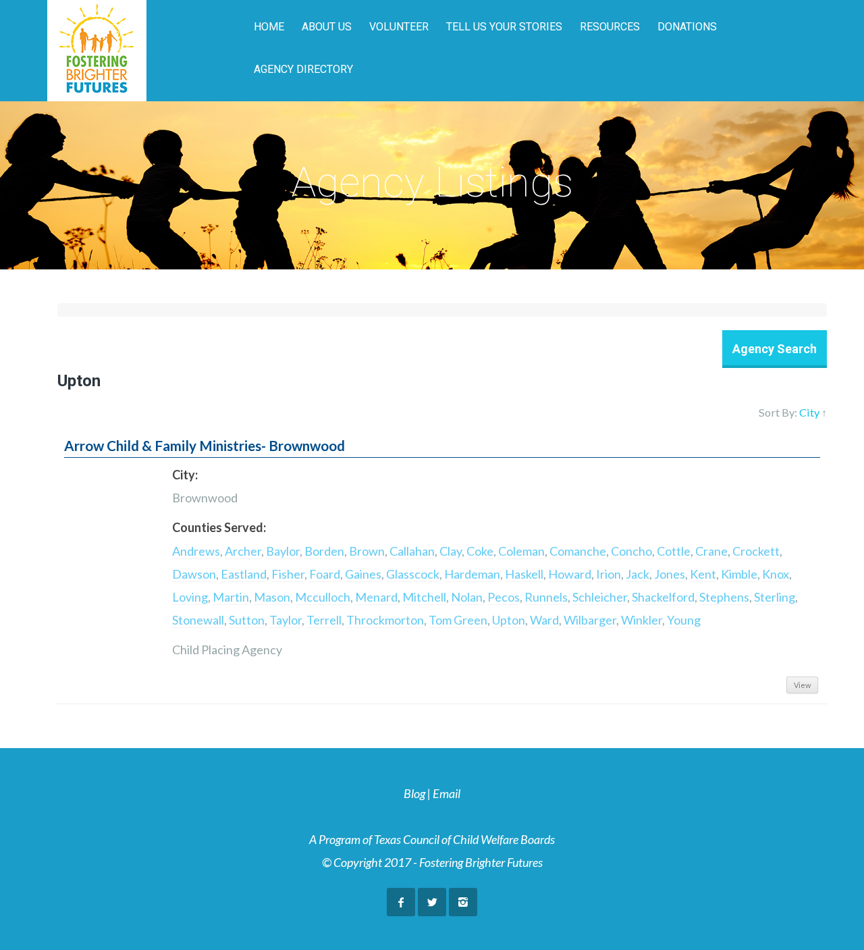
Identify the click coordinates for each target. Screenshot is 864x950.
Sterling (774, 596)
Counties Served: (219, 527)
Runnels (546, 596)
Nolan (467, 596)
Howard (569, 573)
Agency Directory (303, 69)
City (809, 412)
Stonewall (198, 619)
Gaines (363, 573)
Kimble (739, 573)
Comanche (577, 551)
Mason (272, 596)
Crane (711, 551)
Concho (631, 551)
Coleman (521, 551)
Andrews (196, 551)
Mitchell (424, 596)
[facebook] (401, 902)
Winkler (641, 619)
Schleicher (599, 596)
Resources (610, 26)
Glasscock (412, 573)
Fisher (287, 573)
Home (269, 26)
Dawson (194, 573)
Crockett (756, 551)
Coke (479, 551)
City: (185, 474)
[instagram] (463, 902)
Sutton (247, 619)
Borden (324, 551)
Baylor (283, 551)
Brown (367, 551)
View (802, 685)
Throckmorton (385, 619)
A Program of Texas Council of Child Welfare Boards (432, 839)
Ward (544, 619)
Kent (703, 573)
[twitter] (432, 902)
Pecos (503, 596)
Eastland (244, 573)
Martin (231, 596)
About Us (327, 26)
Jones (669, 573)
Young (684, 619)
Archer (243, 551)
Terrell (324, 619)
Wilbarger (590, 619)
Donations (687, 26)
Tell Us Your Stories (504, 26)
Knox (775, 573)
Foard (324, 573)
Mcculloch (322, 596)
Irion (608, 573)
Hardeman (472, 573)
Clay (450, 551)
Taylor (285, 619)
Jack (637, 573)
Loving (190, 596)
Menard (376, 596)
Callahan (412, 551)
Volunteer (399, 26)
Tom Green (458, 619)
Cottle (674, 551)
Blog (414, 793)
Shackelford (663, 596)
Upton (508, 619)
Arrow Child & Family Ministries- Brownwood (204, 446)
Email (446, 793)
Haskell (524, 573)
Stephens (724, 596)
